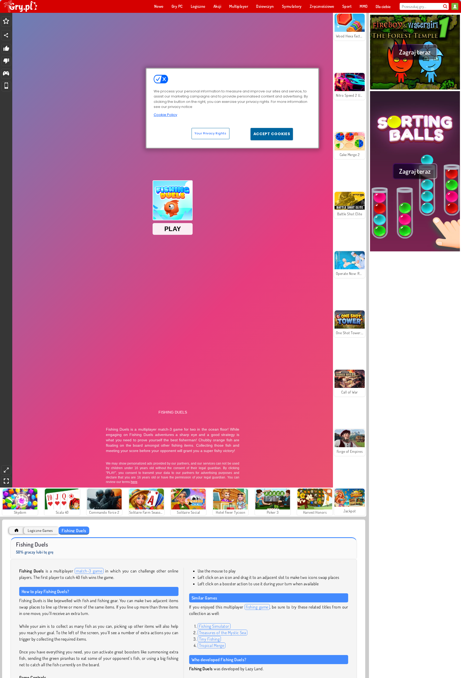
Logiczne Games (40, 530)
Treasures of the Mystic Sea (222, 632)
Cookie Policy (165, 114)
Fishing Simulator (214, 626)
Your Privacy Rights (210, 133)
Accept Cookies (271, 134)
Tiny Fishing (209, 639)
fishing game (257, 607)
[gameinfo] (6, 74)
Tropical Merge (211, 645)
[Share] (6, 35)
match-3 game (89, 571)
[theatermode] (6, 470)
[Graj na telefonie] (6, 86)
